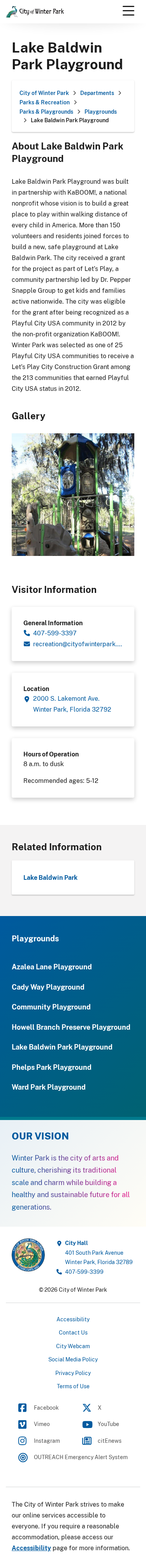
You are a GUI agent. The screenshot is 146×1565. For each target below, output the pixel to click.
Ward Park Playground (49, 1087)
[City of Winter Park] (28, 1254)
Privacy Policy (73, 1373)
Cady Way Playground (48, 987)
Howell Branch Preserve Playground (71, 1027)
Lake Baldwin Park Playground (62, 1047)
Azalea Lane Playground (52, 966)
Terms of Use (73, 1386)
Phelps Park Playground (51, 1067)
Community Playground (51, 1006)
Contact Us (73, 1332)
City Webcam (73, 1346)
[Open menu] (128, 11)
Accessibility (73, 1319)
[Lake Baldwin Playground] (73, 494)
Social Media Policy (73, 1359)
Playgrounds (35, 938)
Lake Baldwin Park (50, 877)
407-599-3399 (84, 1271)
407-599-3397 (55, 633)
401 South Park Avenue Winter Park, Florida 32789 (99, 1252)
